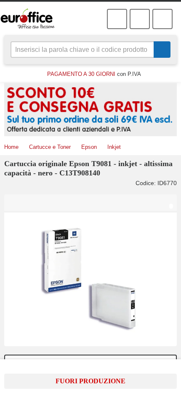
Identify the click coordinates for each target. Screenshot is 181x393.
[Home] (32, 18)
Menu (162, 19)
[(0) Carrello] (140, 19)
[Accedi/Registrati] (117, 19)
